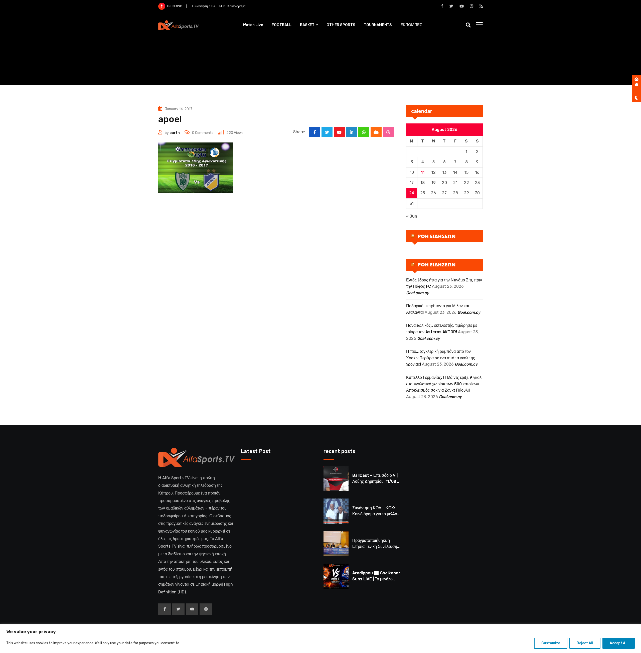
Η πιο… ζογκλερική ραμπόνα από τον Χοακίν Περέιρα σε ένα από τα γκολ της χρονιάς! (440, 358)
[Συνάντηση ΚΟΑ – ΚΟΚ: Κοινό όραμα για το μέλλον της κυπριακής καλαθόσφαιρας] (336, 511)
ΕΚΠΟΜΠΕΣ (411, 25)
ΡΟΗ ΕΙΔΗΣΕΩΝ (437, 236)
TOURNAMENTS (378, 25)
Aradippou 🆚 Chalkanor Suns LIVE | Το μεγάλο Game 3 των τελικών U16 (376, 579)
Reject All (585, 643)
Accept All (618, 643)
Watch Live (253, 25)
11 (422, 172)
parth (175, 133)
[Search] (468, 25)
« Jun (411, 216)
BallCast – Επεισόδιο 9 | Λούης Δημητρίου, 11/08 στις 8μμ (375, 481)
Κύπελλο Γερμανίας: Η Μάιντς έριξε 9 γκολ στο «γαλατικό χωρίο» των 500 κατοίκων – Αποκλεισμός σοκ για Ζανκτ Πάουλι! (444, 384)
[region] (320, 638)
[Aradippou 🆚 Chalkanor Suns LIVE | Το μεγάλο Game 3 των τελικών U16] (336, 576)
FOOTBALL (281, 25)
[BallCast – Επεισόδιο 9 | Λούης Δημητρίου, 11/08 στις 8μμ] (336, 478)
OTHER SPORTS (341, 25)
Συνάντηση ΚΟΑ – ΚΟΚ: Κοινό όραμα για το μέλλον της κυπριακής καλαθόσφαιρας (251, 6)
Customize (550, 643)
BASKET (307, 25)
